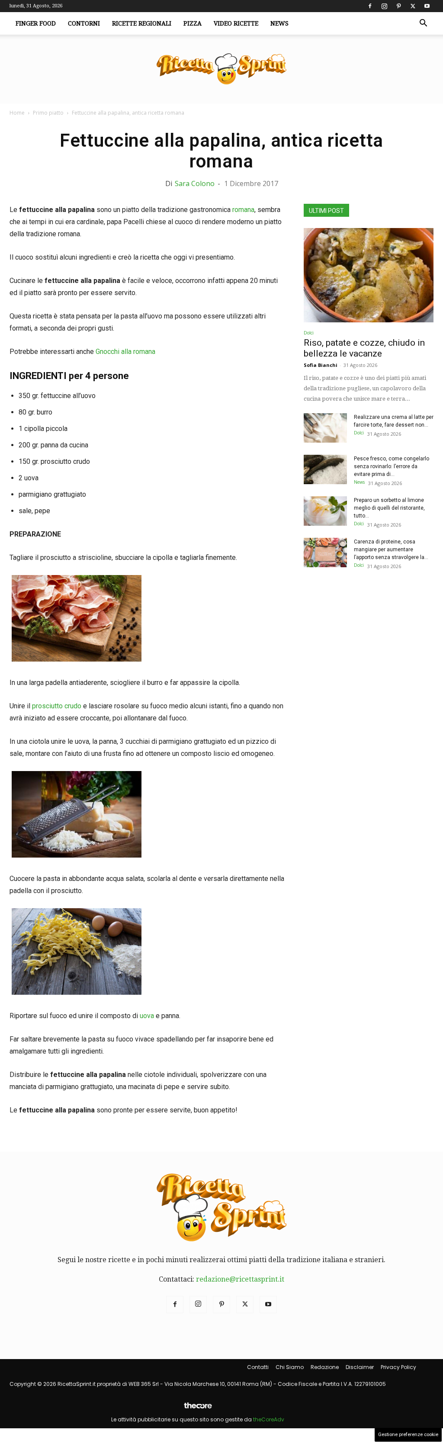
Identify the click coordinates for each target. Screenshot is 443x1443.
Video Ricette (236, 23)
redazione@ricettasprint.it (240, 1279)
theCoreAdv (268, 1419)
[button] (423, 24)
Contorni (84, 23)
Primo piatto (48, 112)
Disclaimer (360, 1367)
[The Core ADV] (197, 1409)
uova (147, 1016)
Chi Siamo (290, 1367)
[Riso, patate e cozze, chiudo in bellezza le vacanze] (368, 275)
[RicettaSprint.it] (221, 69)
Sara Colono (195, 183)
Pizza (192, 23)
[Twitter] (412, 6)
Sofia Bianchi (320, 365)
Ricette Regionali (141, 23)
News (279, 23)
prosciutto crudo (56, 706)
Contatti (258, 1367)
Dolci (309, 333)
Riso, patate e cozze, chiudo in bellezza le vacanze (364, 348)
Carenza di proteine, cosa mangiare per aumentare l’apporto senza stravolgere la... (391, 549)
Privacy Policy (398, 1367)
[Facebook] (369, 6)
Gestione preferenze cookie (408, 1434)
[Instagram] (384, 6)
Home (17, 112)
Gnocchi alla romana (125, 351)
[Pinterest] (398, 6)
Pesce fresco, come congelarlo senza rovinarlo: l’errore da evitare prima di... (391, 466)
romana (243, 210)
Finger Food (36, 23)
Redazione (325, 1367)
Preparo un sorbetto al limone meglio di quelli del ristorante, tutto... (389, 508)
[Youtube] (427, 6)
